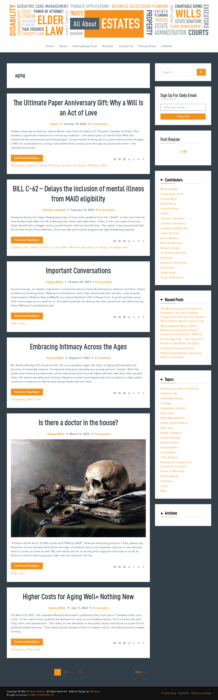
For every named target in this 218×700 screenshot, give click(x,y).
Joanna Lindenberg (172, 223)
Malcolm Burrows (171, 243)
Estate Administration (174, 423)
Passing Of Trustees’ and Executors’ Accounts (176, 464)
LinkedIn (166, 46)
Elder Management (172, 418)
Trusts (164, 486)
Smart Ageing (169, 476)
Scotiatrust (167, 268)
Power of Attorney (172, 471)
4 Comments (99, 124)
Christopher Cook (171, 194)
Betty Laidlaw (169, 189)
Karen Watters (169, 238)
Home (50, 46)
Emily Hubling (169, 209)
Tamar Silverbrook (172, 277)
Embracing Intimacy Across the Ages (78, 346)
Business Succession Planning (179, 389)
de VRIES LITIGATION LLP (40, 695)
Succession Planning (86, 165)
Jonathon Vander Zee (174, 228)
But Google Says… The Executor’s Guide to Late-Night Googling (182, 341)
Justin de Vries (169, 233)
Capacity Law (19, 247)
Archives (107, 46)
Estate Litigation (170, 433)
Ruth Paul (166, 258)
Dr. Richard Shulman (173, 253)
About (63, 46)
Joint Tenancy (169, 457)
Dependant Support (24, 165)
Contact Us (126, 46)
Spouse (66, 165)
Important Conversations (78, 270)
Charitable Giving (171, 398)
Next (140, 672)
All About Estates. (35, 691)
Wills (104, 165)
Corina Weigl (168, 199)
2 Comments (102, 358)
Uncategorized (118, 247)
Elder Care (18, 323)
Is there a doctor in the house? (78, 422)
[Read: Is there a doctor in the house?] (78, 488)
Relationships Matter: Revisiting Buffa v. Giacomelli (180, 355)
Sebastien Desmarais (173, 263)
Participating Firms (85, 46)
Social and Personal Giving (177, 348)
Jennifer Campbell (172, 219)
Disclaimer (183, 693)
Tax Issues (166, 481)
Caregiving (18, 399)
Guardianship (168, 447)
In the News (60, 247)
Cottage (165, 403)
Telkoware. (95, 691)
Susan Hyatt (168, 273)
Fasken (164, 214)
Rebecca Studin (170, 248)
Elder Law (166, 428)
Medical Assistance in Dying (88, 247)
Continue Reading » (27, 159)
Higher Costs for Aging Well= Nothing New (78, 596)
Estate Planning (49, 165)
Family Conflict (40, 247)
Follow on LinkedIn (201, 693)
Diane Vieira (168, 204)
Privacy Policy (147, 46)
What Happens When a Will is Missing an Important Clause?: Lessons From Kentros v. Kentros (181, 330)
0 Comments (106, 210)
